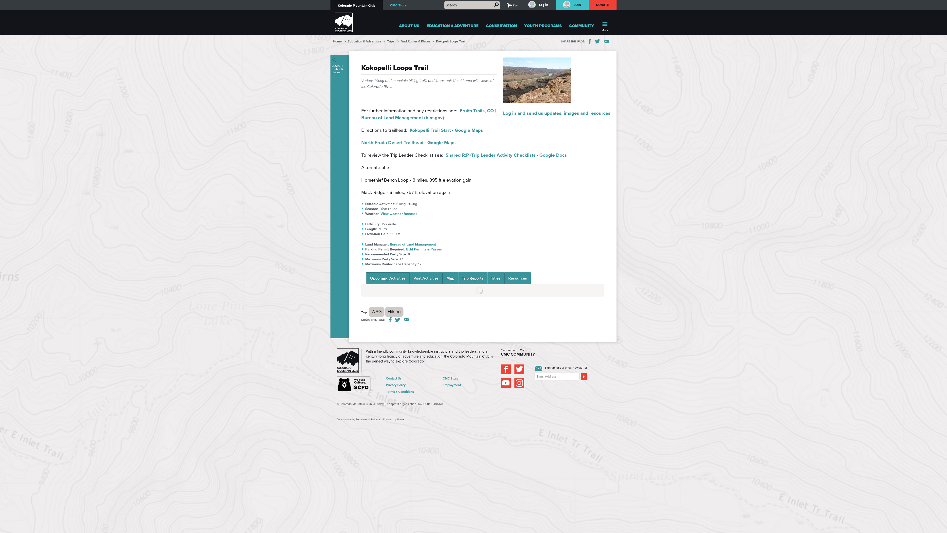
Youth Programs (543, 26)
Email (606, 41)
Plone (400, 419)
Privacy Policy (396, 385)
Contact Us (393, 378)
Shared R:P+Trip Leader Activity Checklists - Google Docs (506, 155)
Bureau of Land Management (413, 244)
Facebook (590, 41)
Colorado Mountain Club (356, 5)
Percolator (362, 419)
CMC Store (398, 5)
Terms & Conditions (400, 392)
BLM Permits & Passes (424, 249)
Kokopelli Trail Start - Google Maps (446, 130)
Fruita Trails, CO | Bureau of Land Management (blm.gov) (428, 114)
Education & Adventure (453, 26)
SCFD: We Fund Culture (354, 384)
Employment (452, 385)
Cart (512, 5)
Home (337, 41)
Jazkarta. (376, 419)
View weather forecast (399, 213)
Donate (602, 4)
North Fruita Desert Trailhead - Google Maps (408, 142)
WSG (376, 311)
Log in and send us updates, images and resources (556, 113)
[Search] (496, 4)
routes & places (337, 69)
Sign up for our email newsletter (566, 367)
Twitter (597, 41)
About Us (409, 26)
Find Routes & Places (415, 41)
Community (581, 26)
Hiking (394, 311)
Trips (390, 41)
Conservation (501, 26)
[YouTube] (506, 383)
